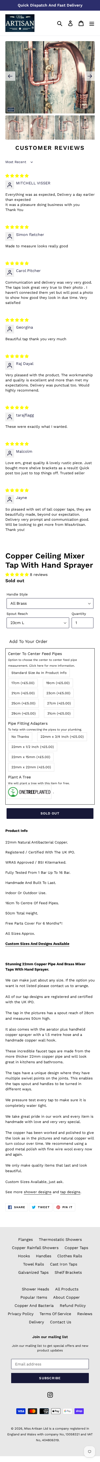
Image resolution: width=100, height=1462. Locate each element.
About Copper (66, 1297)
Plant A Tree (39, 780)
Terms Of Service (55, 1313)
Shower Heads (35, 1289)
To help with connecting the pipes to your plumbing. (45, 729)
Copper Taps (76, 1247)
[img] (17, 175)
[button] (17, 574)
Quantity (79, 614)
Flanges (25, 1239)
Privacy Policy (20, 1313)
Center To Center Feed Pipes (42, 659)
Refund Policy (73, 1305)
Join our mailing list (50, 1337)
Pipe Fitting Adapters (45, 726)
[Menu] (91, 23)
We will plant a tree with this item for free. (39, 783)
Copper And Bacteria (34, 1305)
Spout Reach (17, 614)
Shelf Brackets (68, 1272)
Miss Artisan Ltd (36, 1428)
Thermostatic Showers (60, 1239)
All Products (66, 1289)
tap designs (70, 1192)
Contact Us (60, 1322)
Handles (43, 1256)
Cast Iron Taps (63, 1264)
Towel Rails (33, 1264)
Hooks (24, 1256)
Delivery (36, 1322)
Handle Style (17, 594)
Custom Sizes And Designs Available (37, 944)
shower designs (37, 1192)
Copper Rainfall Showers (35, 1247)
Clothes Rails (69, 1256)
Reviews (84, 1313)
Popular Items (33, 1297)
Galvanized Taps (33, 1272)
